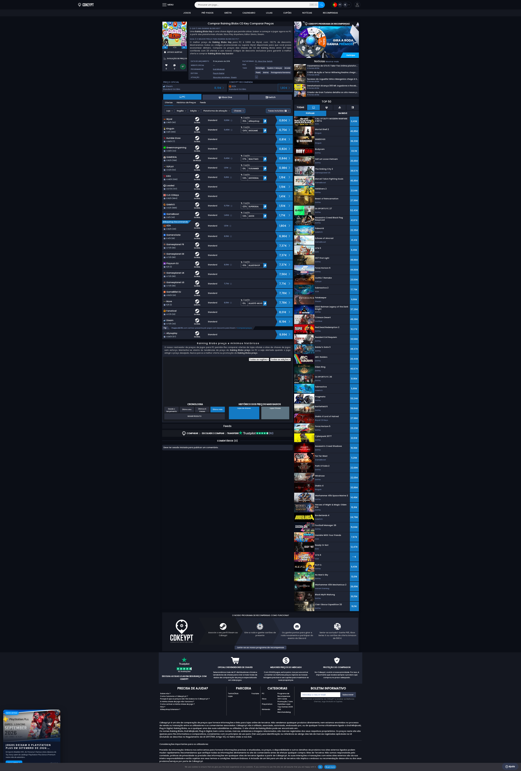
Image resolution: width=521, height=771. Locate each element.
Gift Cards (282, 699)
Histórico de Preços (186, 102)
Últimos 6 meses (202, 410)
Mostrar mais (332, 61)
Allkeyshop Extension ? (170, 709)
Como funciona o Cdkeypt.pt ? (174, 696)
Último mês (218, 409)
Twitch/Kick (233, 693)
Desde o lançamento (171, 410)
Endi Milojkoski (219, 69)
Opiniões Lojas (283, 704)
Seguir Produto (194, 416)
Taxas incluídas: (276, 110)
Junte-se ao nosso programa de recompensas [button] (260, 647)
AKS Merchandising (284, 710)
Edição (193, 110)
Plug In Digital (218, 73)
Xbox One (262, 61)
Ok (320, 767)
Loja (168, 110)
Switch (269, 61)
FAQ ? (162, 707)
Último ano (186, 409)
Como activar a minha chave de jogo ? (177, 704)
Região (180, 110)
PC (263, 693)
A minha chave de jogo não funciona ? (177, 701)
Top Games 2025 (285, 707)
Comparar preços (244, 328)
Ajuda (511, 766)
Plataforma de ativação (215, 110)
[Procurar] (321, 5)
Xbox (264, 699)
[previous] (165, 47)
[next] (184, 47)
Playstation (267, 704)
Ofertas (169, 102)
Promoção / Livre (285, 701)
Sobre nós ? (165, 693)
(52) (271, 433)
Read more (330, 767)
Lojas (230, 696)
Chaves (237, 110)
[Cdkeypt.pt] (86, 5)
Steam (234, 77)
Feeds (203, 102)
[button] (357, 5)
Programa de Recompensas (283, 695)
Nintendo (266, 709)
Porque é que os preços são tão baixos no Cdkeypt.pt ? (185, 699)
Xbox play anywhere (221, 77)
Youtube (255, 693)
